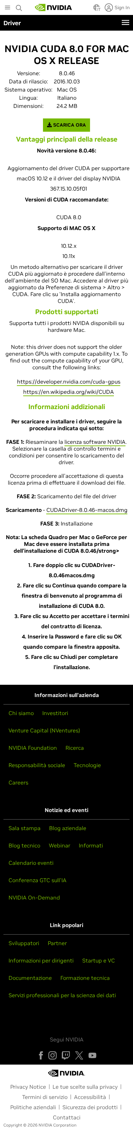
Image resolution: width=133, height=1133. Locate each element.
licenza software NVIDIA (94, 441)
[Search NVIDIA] (19, 6)
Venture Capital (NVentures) (44, 730)
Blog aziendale (67, 828)
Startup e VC (98, 960)
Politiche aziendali (33, 1107)
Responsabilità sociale (37, 765)
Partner (57, 943)
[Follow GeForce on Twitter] (79, 1055)
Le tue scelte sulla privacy (85, 1086)
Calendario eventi (31, 862)
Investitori (55, 713)
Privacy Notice (28, 1086)
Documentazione (30, 977)
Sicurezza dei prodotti (90, 1107)
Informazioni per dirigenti (41, 960)
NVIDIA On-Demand (34, 897)
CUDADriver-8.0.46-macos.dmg (87, 509)
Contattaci (66, 1117)
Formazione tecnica (85, 977)
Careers (18, 782)
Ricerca (74, 747)
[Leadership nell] (53, 7)
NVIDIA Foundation (33, 747)
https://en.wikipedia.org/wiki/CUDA (68, 391)
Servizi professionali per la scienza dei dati (62, 995)
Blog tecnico (24, 845)
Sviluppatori (24, 943)
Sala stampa (25, 828)
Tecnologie (87, 765)
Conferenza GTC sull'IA (37, 880)
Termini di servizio (45, 1097)
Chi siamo (21, 713)
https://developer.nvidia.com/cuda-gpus (68, 381)
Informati (91, 845)
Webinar (59, 845)
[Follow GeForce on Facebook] (41, 1055)
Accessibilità (90, 1097)
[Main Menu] (7, 8)
